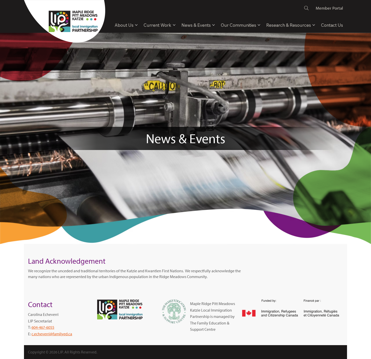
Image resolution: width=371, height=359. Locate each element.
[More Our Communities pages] (259, 25)
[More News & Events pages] (213, 25)
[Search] (306, 8)
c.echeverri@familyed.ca (52, 333)
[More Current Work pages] (174, 25)
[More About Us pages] (136, 25)
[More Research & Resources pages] (313, 25)
